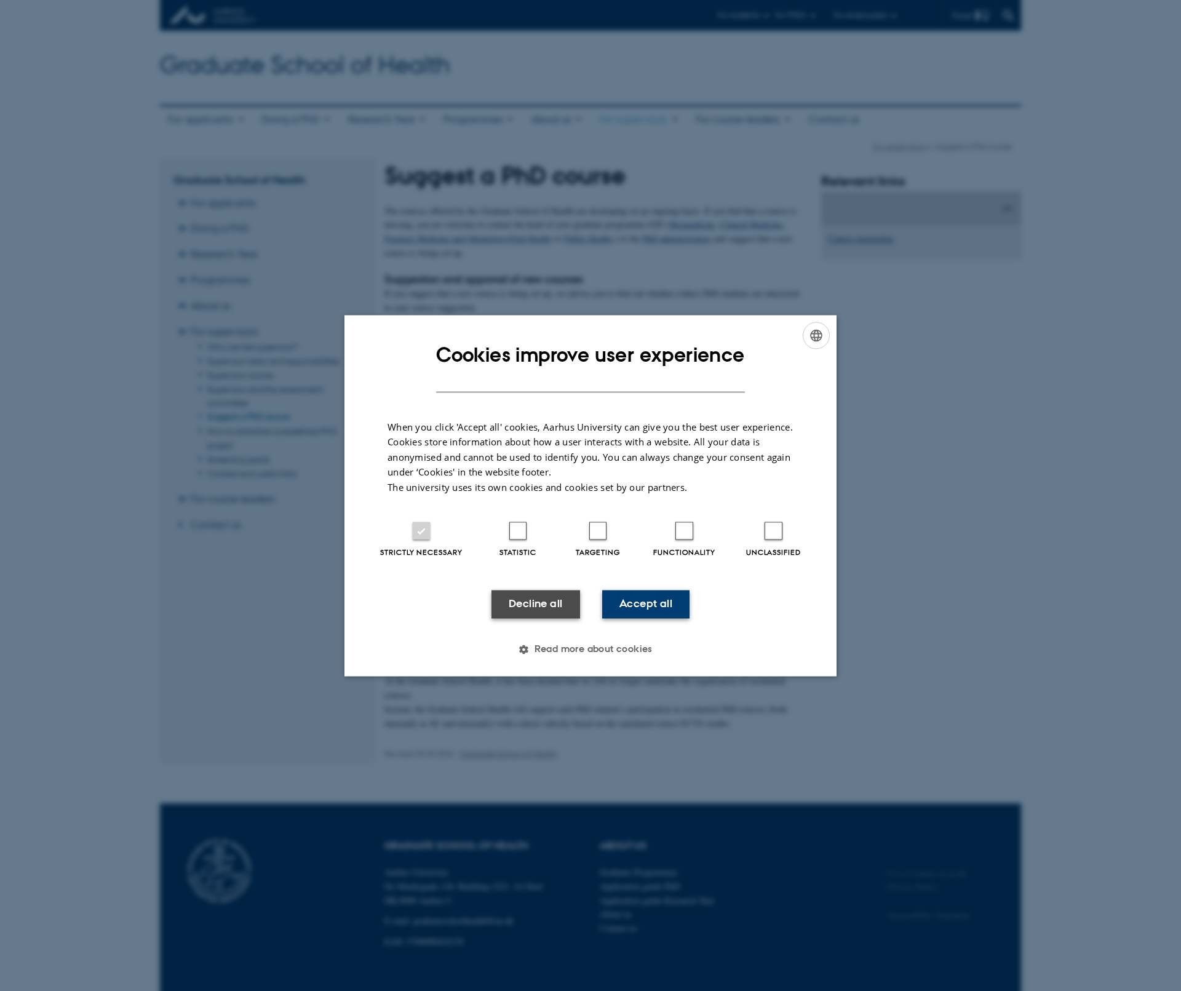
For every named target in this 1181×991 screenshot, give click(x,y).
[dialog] (590, 495)
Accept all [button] (645, 604)
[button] (590, 649)
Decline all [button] (535, 604)
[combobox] (816, 335)
